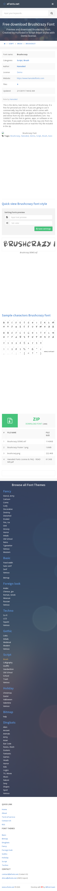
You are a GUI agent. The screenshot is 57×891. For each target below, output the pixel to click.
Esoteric (6, 750)
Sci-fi (5, 615)
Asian (5, 740)
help (5, 716)
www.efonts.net (8, 887)
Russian (6, 601)
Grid (5, 525)
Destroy (6, 512)
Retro (5, 542)
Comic (6, 502)
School (6, 676)
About (4, 813)
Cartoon (6, 499)
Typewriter (7, 545)
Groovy (6, 529)
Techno (8, 611)
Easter (6, 696)
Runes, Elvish (8, 747)
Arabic (5, 588)
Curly (5, 506)
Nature (6, 780)
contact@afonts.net (10, 874)
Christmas (7, 693)
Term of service (8, 817)
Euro (50, 136)
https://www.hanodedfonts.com (30, 78)
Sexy (5, 783)
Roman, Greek (9, 595)
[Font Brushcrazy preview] (28, 337)
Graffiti (6, 666)
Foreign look (11, 584)
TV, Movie (7, 773)
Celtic (5, 635)
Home (4, 809)
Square (6, 622)
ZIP (36, 419)
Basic (6, 558)
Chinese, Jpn (8, 591)
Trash (5, 679)
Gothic (7, 631)
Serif (5, 569)
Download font (36, 423)
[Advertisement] (28, 168)
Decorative (8, 509)
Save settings (44, 228)
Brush (44, 136)
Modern (6, 645)
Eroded (6, 519)
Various (6, 549)
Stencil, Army (8, 496)
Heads (6, 760)
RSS (3, 824)
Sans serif (7, 566)
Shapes (6, 786)
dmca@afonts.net (9, 878)
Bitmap (6, 577)
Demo (19, 72)
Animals (6, 733)
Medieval (7, 642)
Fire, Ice (6, 522)
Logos (6, 770)
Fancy (7, 491)
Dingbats (9, 722)
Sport (5, 790)
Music (5, 776)
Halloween (7, 699)
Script (38, 136)
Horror (6, 532)
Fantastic (7, 753)
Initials (6, 535)
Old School (7, 539)
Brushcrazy (15, 136)
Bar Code (7, 743)
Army (5, 737)
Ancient (6, 730)
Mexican (6, 598)
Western (6, 552)
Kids (5, 767)
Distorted (7, 515)
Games (6, 757)
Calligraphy (7, 662)
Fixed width (8, 562)
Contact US (6, 820)
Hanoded (13, 99)
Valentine (7, 703)
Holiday (8, 688)
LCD (5, 618)
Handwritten (8, 669)
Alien (5, 727)
